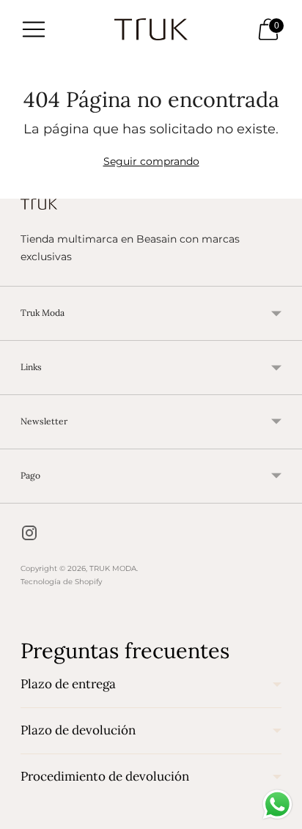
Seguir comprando (151, 161)
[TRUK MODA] (151, 29)
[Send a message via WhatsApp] (277, 804)
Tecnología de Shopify (61, 581)
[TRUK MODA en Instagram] (29, 535)
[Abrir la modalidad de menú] (33, 29)
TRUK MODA (112, 568)
